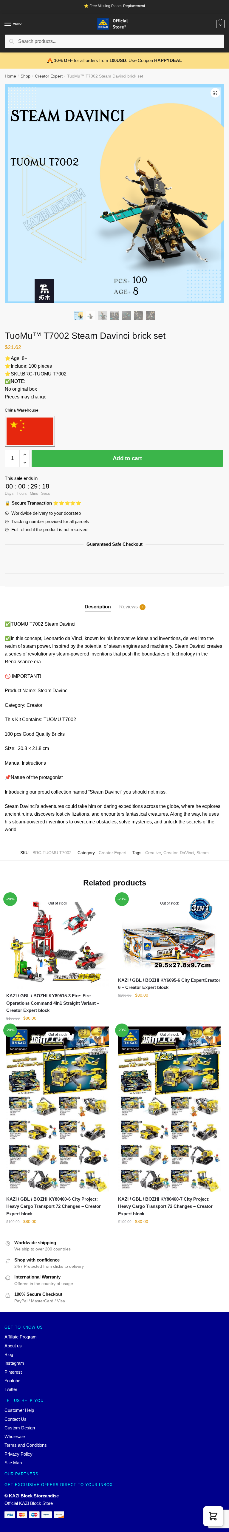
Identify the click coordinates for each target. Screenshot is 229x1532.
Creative (153, 852)
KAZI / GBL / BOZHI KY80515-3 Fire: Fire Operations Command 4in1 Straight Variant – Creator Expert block (52, 1003)
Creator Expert (49, 76)
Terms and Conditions (25, 1445)
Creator (170, 852)
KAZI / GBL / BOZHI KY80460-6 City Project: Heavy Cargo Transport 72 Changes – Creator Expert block (53, 1206)
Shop (25, 76)
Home (10, 76)
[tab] (98, 602)
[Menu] (8, 24)
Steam (202, 852)
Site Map (13, 1462)
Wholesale (14, 1436)
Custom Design (19, 1427)
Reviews (128, 606)
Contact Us (15, 1419)
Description (98, 606)
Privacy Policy (18, 1454)
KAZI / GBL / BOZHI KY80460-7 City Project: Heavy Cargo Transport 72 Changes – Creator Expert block (165, 1206)
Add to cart (127, 458)
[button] (213, 1516)
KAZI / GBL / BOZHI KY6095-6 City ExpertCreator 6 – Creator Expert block (169, 984)
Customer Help (19, 1410)
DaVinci (187, 852)
